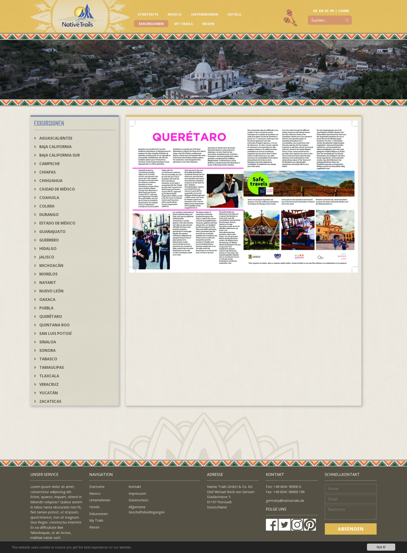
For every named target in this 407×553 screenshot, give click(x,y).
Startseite (148, 14)
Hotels (234, 14)
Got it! (381, 547)
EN (321, 10)
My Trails (183, 23)
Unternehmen (204, 14)
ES (327, 10)
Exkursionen (151, 23)
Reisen (208, 23)
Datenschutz (138, 500)
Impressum (137, 493)
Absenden (351, 529)
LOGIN (343, 10)
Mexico (175, 14)
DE (315, 10)
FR (332, 10)
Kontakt (135, 486)
